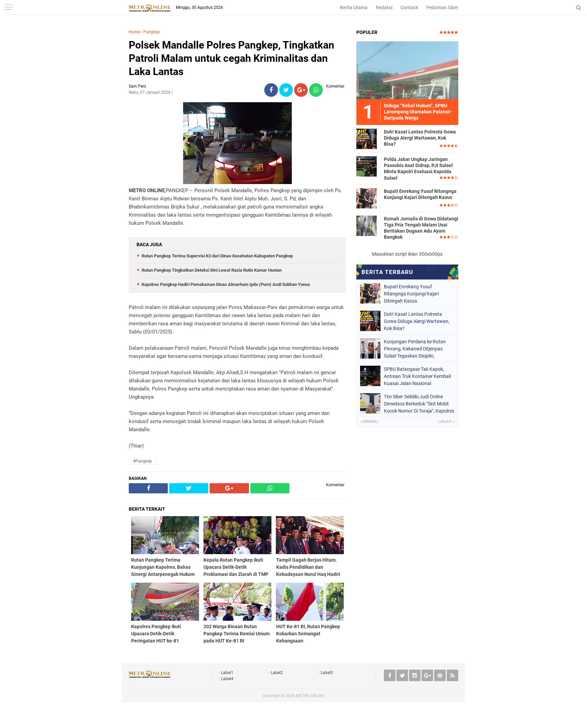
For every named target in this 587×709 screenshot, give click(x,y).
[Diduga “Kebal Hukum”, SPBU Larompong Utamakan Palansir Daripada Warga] (407, 69)
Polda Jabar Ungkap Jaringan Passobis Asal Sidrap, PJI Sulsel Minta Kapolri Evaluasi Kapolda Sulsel (418, 169)
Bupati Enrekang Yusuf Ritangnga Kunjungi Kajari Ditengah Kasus (420, 194)
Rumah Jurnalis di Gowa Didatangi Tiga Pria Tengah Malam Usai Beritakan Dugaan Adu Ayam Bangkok (421, 228)
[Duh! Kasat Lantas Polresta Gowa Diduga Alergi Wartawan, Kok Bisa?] (366, 138)
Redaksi (384, 7)
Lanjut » (446, 421)
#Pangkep (142, 461)
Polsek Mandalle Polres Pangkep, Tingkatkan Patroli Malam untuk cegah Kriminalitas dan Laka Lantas (231, 58)
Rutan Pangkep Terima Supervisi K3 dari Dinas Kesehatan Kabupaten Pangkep (217, 255)
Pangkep (151, 32)
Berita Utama (354, 7)
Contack (409, 7)
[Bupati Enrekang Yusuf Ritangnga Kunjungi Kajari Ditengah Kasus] (366, 198)
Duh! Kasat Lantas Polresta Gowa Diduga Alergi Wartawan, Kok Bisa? (420, 138)
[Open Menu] (8, 7)
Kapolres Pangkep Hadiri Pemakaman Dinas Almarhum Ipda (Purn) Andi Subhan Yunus (226, 284)
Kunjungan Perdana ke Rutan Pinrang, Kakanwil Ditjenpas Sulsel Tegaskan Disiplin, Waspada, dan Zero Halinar (415, 349)
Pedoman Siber (442, 7)
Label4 (227, 678)
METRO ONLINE (310, 695)
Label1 (227, 672)
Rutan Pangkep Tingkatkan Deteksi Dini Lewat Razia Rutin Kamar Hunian (212, 270)
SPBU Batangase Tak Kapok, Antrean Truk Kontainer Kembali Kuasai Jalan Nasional (417, 376)
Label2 (277, 672)
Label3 (327, 672)
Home (134, 32)
